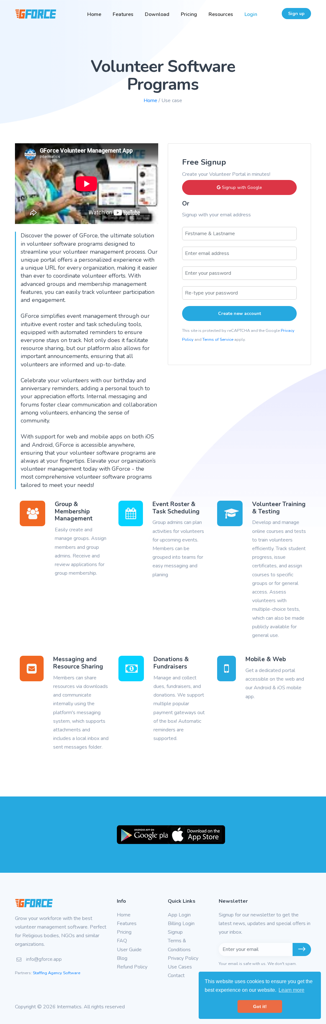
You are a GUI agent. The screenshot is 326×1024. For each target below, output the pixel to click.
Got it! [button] (260, 1006)
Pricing (189, 14)
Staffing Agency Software (56, 973)
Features (123, 14)
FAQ (122, 940)
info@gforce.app (44, 959)
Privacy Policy (183, 958)
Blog (122, 958)
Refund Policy (132, 966)
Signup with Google (241, 187)
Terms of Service (217, 339)
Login (250, 14)
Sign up (296, 14)
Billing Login (181, 923)
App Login (179, 914)
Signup (175, 932)
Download (157, 14)
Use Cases (180, 966)
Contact (176, 975)
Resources (221, 14)
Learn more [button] (291, 990)
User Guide (129, 949)
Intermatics (69, 1006)
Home (94, 14)
